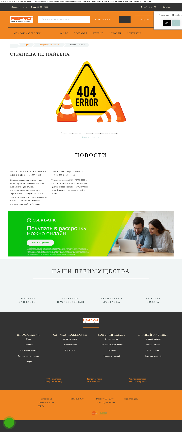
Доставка (81, 33)
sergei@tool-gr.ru (131, 399)
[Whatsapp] (122, 402)
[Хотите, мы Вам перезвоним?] (9, 422)
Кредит (98, 33)
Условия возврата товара (28, 356)
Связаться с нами (70, 339)
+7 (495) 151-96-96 (76, 399)
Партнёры (112, 350)
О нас (64, 33)
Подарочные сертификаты (112, 345)
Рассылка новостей (153, 356)
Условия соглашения (28, 350)
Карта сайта (70, 350)
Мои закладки (153, 350)
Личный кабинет (153, 339)
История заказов (153, 345)
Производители (111, 339)
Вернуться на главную (91, 137)
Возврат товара (70, 345)
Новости (115, 33)
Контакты (134, 33)
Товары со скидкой (112, 356)
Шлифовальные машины (49, 45)
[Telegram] (127, 402)
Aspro (26, 45)
